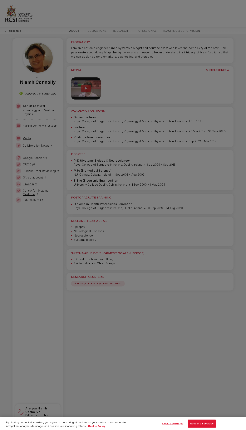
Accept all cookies (202, 423)
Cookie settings (172, 423)
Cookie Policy (96, 426)
